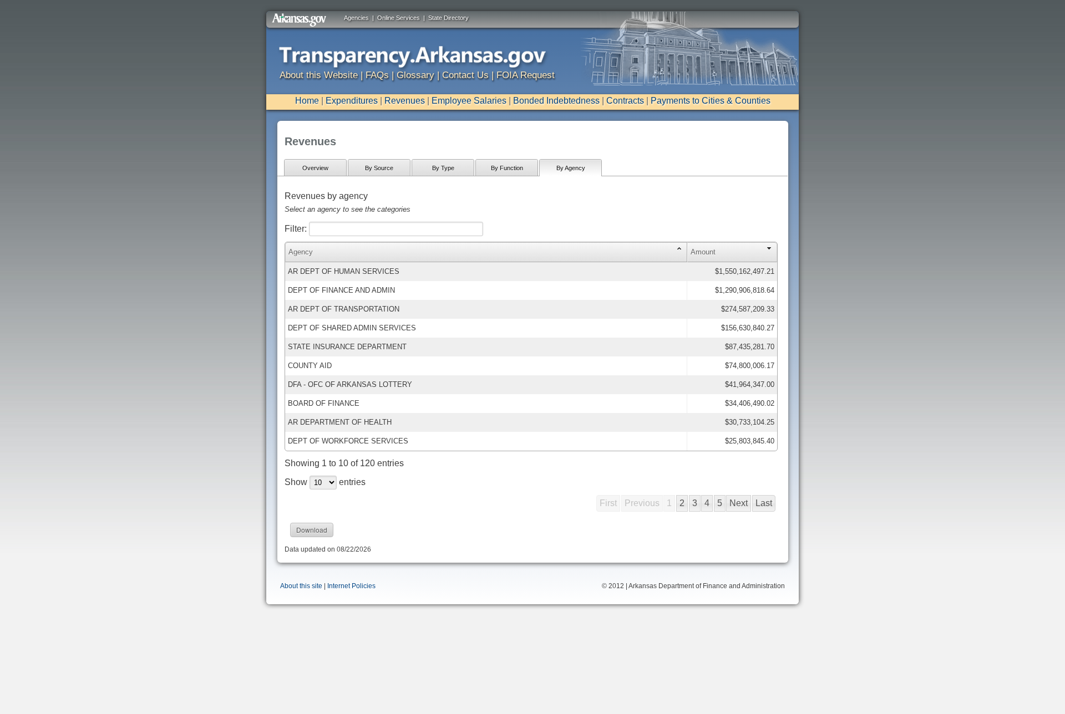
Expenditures (352, 100)
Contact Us (465, 75)
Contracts (625, 100)
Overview (315, 168)
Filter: (297, 228)
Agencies (356, 17)
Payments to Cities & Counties (710, 100)
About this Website (319, 75)
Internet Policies (351, 586)
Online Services (398, 17)
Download (311, 529)
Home (307, 100)
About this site (301, 586)
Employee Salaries (469, 100)
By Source (379, 168)
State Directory (448, 17)
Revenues (404, 100)
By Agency (570, 168)
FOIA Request (525, 75)
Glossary (415, 75)
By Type (443, 168)
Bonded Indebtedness (556, 100)
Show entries (325, 482)
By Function (507, 168)
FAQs (377, 75)
